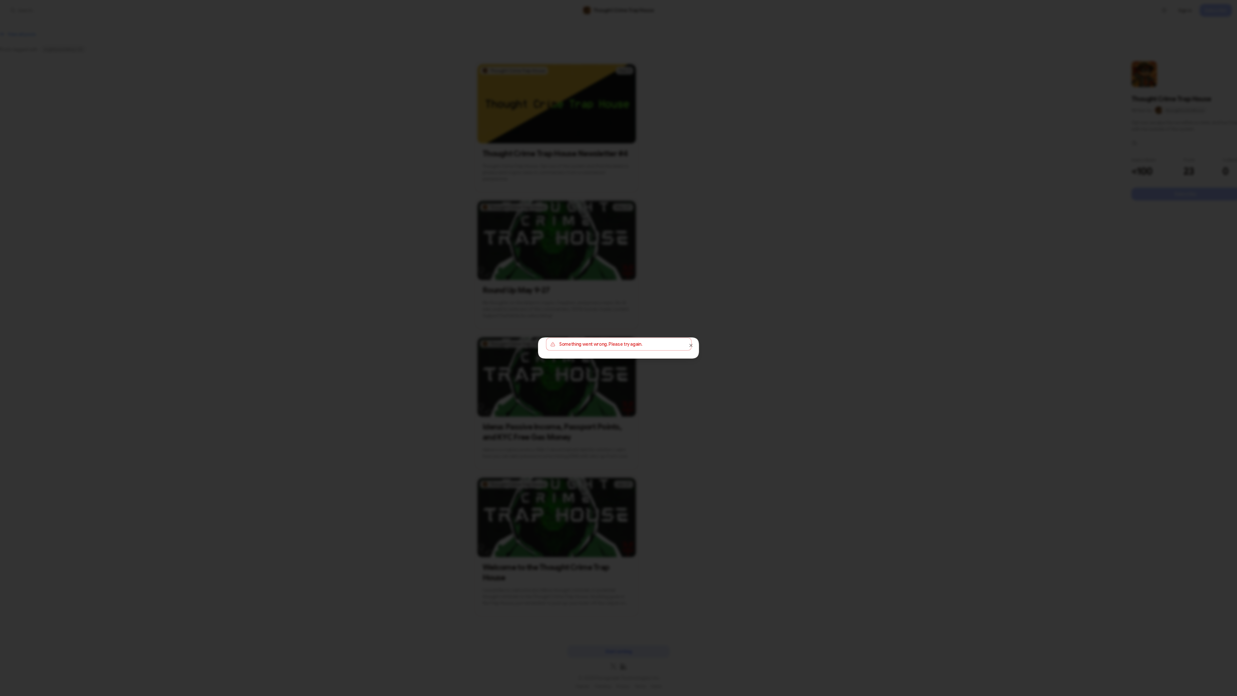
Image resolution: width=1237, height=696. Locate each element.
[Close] (691, 345)
